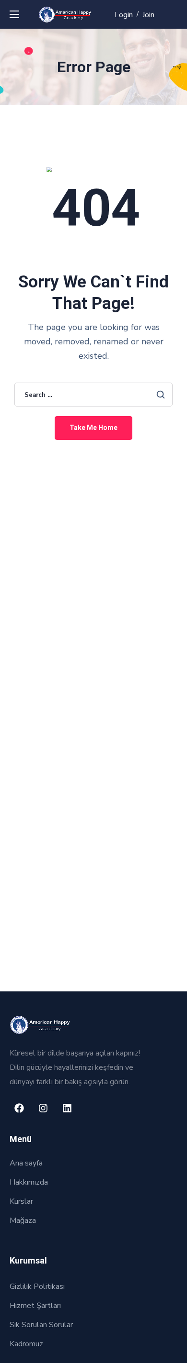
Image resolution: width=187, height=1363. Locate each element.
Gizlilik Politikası (37, 1286)
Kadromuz (26, 1344)
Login (124, 15)
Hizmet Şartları (35, 1305)
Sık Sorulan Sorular (41, 1324)
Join (148, 15)
